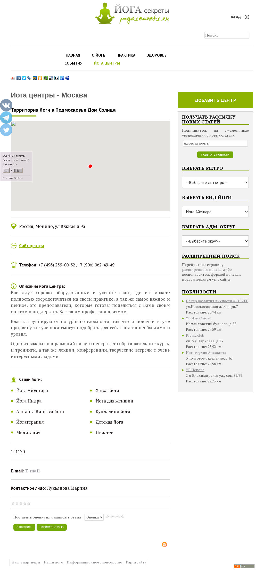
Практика (126, 55)
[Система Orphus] (16, 166)
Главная (72, 55)
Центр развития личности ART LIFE (217, 300)
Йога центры (107, 63)
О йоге (98, 55)
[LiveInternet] (56, 77)
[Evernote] (45, 77)
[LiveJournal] (29, 77)
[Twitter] (24, 77)
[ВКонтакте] (18, 77)
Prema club (195, 335)
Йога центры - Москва (49, 95)
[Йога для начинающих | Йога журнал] (131, 12)
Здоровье (157, 55)
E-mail (32, 471)
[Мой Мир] (35, 77)
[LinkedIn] (62, 77)
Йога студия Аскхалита (206, 352)
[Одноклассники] (40, 77)
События (73, 63)
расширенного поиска (201, 269)
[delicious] (51, 77)
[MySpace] (67, 77)
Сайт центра (31, 245)
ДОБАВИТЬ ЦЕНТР (215, 100)
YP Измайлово (198, 318)
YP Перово (195, 369)
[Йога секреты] (244, 565)
